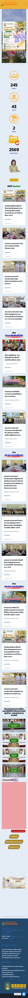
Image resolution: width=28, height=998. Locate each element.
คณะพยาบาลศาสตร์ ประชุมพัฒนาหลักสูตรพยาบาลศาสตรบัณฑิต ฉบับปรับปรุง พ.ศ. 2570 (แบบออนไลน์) (14, 315)
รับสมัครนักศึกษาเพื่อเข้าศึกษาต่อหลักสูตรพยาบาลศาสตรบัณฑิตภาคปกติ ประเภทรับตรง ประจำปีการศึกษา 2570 (13, 210)
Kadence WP (18, 995)
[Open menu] (25, 4)
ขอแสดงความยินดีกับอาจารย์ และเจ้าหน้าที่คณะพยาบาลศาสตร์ (13, 393)
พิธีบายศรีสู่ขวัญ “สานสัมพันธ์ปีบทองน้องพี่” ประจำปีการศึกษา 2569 (12, 357)
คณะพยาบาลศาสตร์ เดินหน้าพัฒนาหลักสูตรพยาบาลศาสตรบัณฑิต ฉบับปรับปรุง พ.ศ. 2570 (13, 563)
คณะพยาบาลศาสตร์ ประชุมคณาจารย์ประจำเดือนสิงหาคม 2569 (14, 245)
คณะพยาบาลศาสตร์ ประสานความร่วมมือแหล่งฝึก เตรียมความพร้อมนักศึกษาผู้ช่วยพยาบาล (13, 431)
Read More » (8, 219)
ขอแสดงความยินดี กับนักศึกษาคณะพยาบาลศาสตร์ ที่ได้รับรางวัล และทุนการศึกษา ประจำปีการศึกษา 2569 (14, 611)
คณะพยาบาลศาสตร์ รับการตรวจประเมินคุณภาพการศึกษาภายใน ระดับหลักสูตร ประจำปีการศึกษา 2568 (13, 524)
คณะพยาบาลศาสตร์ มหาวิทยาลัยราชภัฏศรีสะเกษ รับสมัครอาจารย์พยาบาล (13, 280)
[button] (4, 36)
